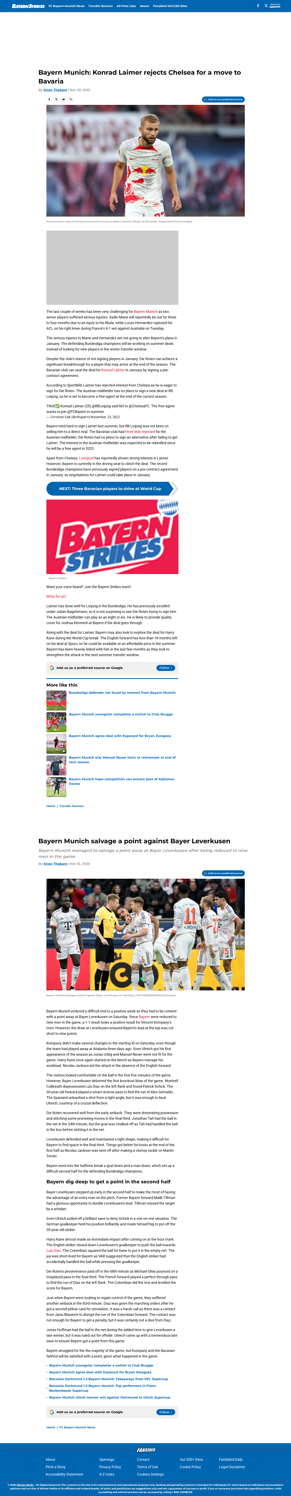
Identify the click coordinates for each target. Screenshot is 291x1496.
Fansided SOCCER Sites (170, 6)
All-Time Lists (126, 6)
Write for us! (56, 596)
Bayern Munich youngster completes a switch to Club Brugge (101, 1365)
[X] (266, 5)
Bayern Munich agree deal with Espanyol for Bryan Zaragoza (100, 1372)
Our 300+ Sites (191, 1459)
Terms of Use (147, 1467)
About (144, 6)
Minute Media (25, 1484)
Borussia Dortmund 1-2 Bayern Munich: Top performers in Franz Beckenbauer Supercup (102, 1388)
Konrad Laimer (113, 370)
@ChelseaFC (139, 406)
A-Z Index (106, 1474)
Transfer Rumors (100, 6)
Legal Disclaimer (232, 1467)
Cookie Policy (190, 1467)
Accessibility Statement (64, 1474)
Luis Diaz (53, 1250)
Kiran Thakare (55, 90)
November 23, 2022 (105, 417)
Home (50, 806)
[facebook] (258, 5)
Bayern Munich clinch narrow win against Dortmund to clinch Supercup (109, 1397)
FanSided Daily (231, 1459)
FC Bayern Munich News (66, 6)
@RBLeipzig (101, 406)
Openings (106, 1459)
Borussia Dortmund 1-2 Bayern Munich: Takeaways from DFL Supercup (108, 1379)
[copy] (71, 99)
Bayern (144, 1017)
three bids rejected (139, 432)
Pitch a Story (56, 1467)
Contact (143, 1459)
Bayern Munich (146, 311)
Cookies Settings (150, 1474)
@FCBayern (76, 412)
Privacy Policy (110, 1467)
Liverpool (86, 458)
